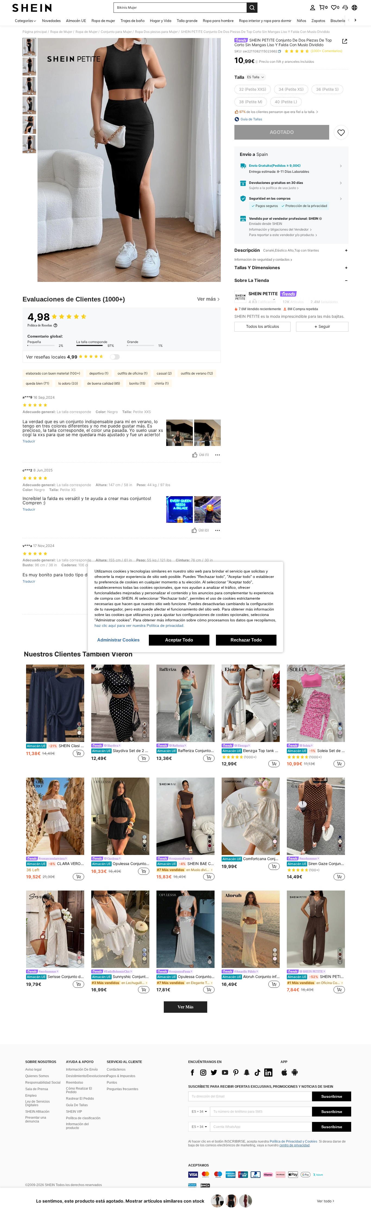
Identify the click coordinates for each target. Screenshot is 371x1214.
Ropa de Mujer (61, 32)
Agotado (282, 132)
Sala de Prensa (36, 1089)
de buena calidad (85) (103, 383)
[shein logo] (32, 7)
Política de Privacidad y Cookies (293, 1141)
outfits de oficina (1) (132, 373)
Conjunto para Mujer (116, 32)
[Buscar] (252, 7)
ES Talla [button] (253, 77)
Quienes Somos (37, 1076)
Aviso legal (33, 1069)
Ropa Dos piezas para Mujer (156, 32)
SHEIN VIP (74, 1112)
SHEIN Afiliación (37, 1112)
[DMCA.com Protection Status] (205, 1185)
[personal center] (312, 7)
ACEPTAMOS (198, 1165)
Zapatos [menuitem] (318, 20)
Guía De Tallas (77, 1105)
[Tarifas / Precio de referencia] (256, 62)
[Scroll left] (349, 20)
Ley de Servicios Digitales (37, 1103)
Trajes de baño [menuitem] (132, 20)
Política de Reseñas (39, 325)
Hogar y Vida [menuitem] (160, 20)
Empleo (31, 1095)
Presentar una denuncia (35, 1119)
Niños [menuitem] (301, 20)
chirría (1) (162, 383)
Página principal (35, 32)
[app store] (284, 1075)
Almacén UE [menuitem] (76, 20)
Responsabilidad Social (43, 1082)
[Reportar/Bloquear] (217, 455)
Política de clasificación (83, 1118)
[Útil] (194, 455)
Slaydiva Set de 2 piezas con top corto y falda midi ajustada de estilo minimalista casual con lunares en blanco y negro (120, 750)
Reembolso (74, 1082)
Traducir (29, 441)
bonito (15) (137, 383)
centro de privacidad (294, 1145)
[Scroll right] (355, 20)
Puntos (112, 1082)
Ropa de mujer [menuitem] (103, 20)
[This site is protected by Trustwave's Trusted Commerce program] (192, 1185)
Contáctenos (116, 1069)
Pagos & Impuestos (121, 1076)
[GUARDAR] (341, 132)
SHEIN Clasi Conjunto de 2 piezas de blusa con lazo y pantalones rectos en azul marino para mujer (55, 746)
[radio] (252, 89)
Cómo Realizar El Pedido (79, 1090)
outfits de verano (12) (197, 373)
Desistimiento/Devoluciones (86, 1076)
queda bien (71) (37, 383)
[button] (345, 7)
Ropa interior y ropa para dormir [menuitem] (265, 20)
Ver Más (185, 1007)
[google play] (294, 1075)
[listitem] (55, 716)
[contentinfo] (269, 1174)
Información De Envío (82, 1069)
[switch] (115, 357)
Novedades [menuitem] (51, 20)
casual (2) (164, 373)
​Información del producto (77, 1126)
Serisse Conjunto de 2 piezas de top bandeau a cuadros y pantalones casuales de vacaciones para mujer (55, 976)
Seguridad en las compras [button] (270, 198)
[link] (323, 7)
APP (284, 1062)
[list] (231, 1072)
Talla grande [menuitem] (187, 20)
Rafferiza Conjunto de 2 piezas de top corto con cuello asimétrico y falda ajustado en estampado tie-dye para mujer (186, 750)
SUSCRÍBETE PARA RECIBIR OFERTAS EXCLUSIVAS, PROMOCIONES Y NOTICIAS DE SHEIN (260, 1087)
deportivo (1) (98, 373)
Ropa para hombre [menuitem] (218, 20)
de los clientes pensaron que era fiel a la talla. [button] (277, 112)
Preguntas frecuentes (122, 1089)
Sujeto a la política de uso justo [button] (272, 188)
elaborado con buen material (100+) (53, 373)
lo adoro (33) (68, 383)
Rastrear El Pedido (80, 1098)
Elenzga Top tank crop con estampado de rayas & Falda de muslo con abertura (251, 750)
